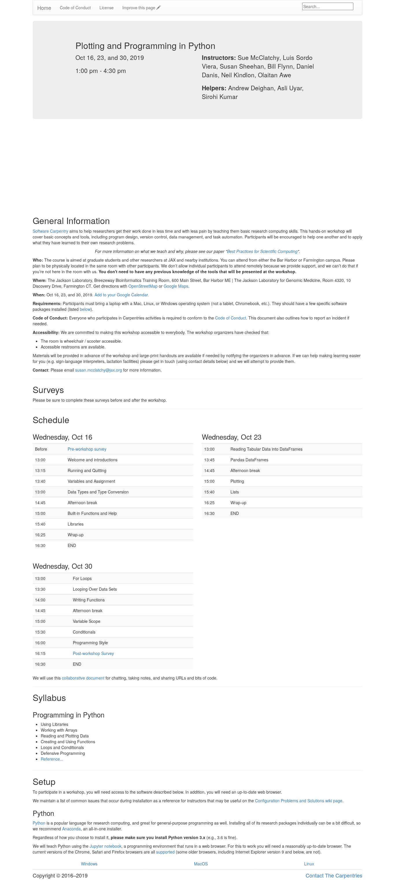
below (85, 309)
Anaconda (71, 829)
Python (39, 823)
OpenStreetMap (143, 286)
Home (44, 7)
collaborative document (83, 678)
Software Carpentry (50, 231)
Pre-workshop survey (87, 449)
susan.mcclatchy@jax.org (98, 370)
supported (165, 852)
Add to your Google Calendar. (122, 295)
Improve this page (139, 7)
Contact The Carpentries (334, 875)
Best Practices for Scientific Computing (262, 251)
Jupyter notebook (105, 846)
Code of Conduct (75, 7)
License (106, 7)
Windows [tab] (89, 864)
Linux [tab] (309, 864)
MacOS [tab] (201, 864)
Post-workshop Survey (93, 653)
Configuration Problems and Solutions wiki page (298, 800)
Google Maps (176, 286)
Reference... (52, 759)
